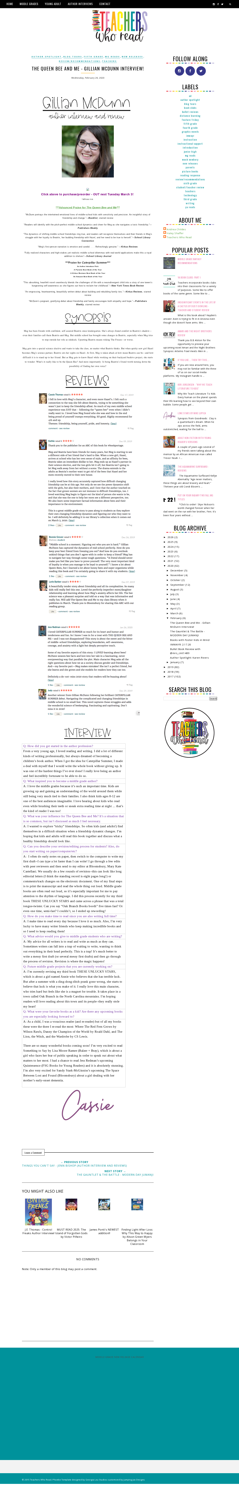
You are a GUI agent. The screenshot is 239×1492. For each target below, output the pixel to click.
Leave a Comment (33, 1152)
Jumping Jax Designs (134, 1479)
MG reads (112, 56)
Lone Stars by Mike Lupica (192, 413)
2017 (170, 676)
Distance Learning (190, 115)
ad (190, 96)
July (173, 594)
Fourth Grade (190, 127)
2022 (170, 556)
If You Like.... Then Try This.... (193, 360)
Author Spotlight (47, 56)
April (173, 608)
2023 (170, 551)
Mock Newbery (190, 159)
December (177, 570)
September (177, 584)
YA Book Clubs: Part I (189, 277)
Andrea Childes (176, 229)
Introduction (190, 147)
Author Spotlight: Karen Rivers (189, 657)
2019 (170, 667)
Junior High (190, 151)
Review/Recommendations (79, 61)
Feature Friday (190, 119)
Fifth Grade (93, 56)
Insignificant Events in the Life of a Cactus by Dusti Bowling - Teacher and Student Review (197, 306)
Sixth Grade (190, 183)
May (173, 603)
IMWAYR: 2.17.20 (180, 644)
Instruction (190, 139)
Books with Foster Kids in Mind (189, 640)
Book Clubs (190, 107)
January (175, 662)
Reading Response (190, 175)
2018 (170, 671)
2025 (170, 541)
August (175, 589)
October (175, 580)
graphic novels (190, 131)
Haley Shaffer (175, 233)
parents (190, 167)
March (174, 613)
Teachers (109, 61)
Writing (190, 203)
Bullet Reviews (190, 111)
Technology (190, 195)
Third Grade (190, 199)
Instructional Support (190, 143)
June (173, 599)
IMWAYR (190, 135)
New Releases (132, 56)
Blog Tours (72, 56)
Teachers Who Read (179, 237)
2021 (170, 560)
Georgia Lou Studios (96, 1479)
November (177, 575)
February (176, 618)
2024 (170, 546)
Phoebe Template (62, 1479)
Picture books (190, 171)
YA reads (190, 207)
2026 (170, 537)
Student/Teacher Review (190, 187)
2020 (170, 565)
